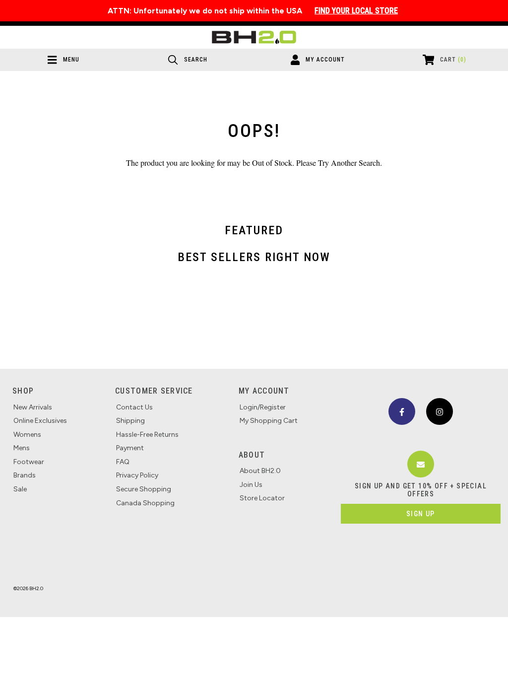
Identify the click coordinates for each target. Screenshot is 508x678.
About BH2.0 (260, 471)
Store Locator (262, 498)
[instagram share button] (439, 411)
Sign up (420, 514)
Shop (23, 391)
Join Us (251, 484)
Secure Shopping (143, 489)
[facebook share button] (401, 411)
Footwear (28, 462)
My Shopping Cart (269, 420)
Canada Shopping (145, 503)
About (252, 455)
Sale (20, 489)
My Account (264, 391)
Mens (21, 448)
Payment (130, 448)
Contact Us (134, 407)
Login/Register (263, 407)
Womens (27, 434)
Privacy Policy (137, 475)
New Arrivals (32, 407)
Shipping (130, 420)
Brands (24, 475)
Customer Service (153, 391)
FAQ (122, 462)
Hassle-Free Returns (147, 434)
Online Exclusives (40, 420)
